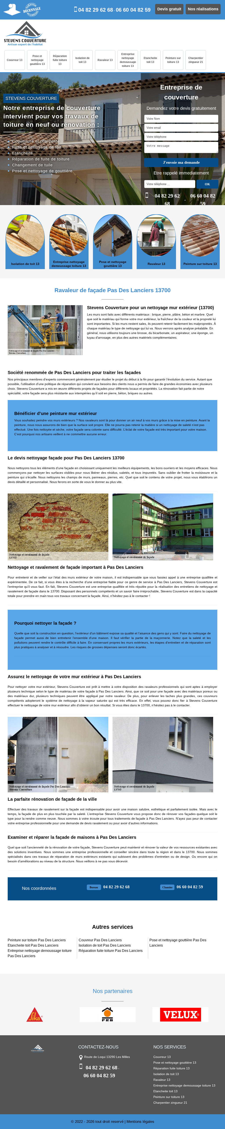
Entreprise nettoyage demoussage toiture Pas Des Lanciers (40, 953)
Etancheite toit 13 (150, 60)
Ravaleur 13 (105, 60)
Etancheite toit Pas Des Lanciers (33, 945)
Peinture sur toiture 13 (173, 60)
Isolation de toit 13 (82, 60)
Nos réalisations (203, 9)
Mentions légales (140, 1122)
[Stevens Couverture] (25, 34)
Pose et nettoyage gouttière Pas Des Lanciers (177, 942)
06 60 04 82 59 (133, 10)
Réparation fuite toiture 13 (60, 60)
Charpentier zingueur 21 (195, 60)
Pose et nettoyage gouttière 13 (37, 60)
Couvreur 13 (14, 60)
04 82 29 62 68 (95, 10)
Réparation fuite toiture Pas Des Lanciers (111, 951)
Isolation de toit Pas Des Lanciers (105, 945)
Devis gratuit (169, 9)
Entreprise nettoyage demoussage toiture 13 (128, 60)
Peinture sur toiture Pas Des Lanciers (37, 940)
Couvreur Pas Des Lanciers (100, 940)
